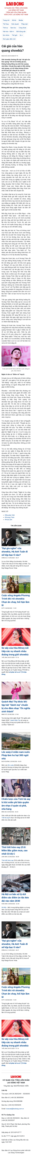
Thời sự (5, 28)
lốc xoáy (11, 765)
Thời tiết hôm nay (7, 860)
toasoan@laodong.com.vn (15, 1109)
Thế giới (14, 35)
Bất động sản (20, 31)
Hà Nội (4, 907)
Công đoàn (22, 28)
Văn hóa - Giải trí (8, 31)
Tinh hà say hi (6, 818)
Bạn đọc (13, 28)
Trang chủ (6, 20)
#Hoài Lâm (8, 520)
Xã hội (14, 20)
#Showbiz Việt (10, 515)
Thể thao (6, 24)
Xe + (21, 35)
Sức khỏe (6, 35)
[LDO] (16, 537)
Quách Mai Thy (15, 720)
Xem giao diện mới (9, 39)
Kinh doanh (15, 24)
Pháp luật (24, 24)
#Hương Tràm (9, 517)
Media (21, 20)
